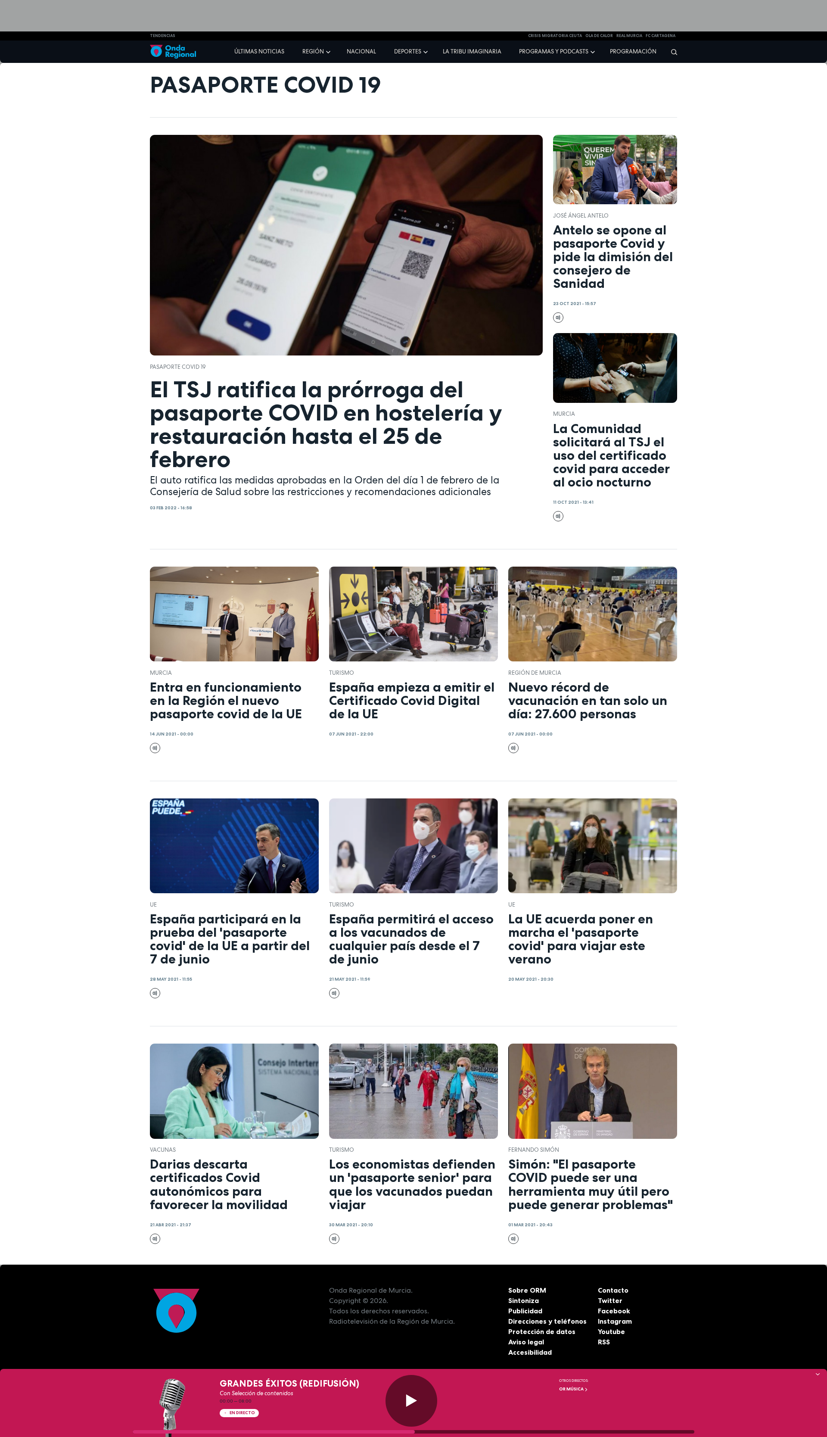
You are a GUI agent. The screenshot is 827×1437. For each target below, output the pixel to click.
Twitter (610, 1300)
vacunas (163, 1149)
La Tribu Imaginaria (472, 51)
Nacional (361, 51)
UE (153, 904)
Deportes (407, 51)
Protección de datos (541, 1331)
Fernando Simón (533, 1149)
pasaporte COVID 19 (178, 367)
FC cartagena (660, 35)
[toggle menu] (329, 51)
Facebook (614, 1310)
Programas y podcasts (553, 51)
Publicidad (525, 1310)
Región (313, 51)
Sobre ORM (527, 1290)
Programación (633, 51)
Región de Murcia (534, 672)
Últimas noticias (259, 51)
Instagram (615, 1321)
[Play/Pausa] (411, 1401)
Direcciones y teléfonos (547, 1321)
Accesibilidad (530, 1352)
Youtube (611, 1331)
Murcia (564, 414)
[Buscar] (671, 52)
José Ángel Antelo (581, 215)
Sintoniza (523, 1300)
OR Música (571, 1389)
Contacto (613, 1290)
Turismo (341, 672)
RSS (604, 1341)
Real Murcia (629, 35)
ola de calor (599, 35)
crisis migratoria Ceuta (555, 35)
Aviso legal (526, 1341)
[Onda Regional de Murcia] (173, 52)
